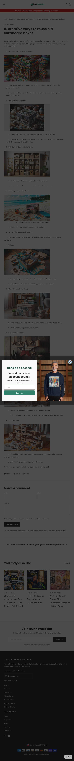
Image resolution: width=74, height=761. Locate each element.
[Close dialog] (69, 362)
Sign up (19, 393)
